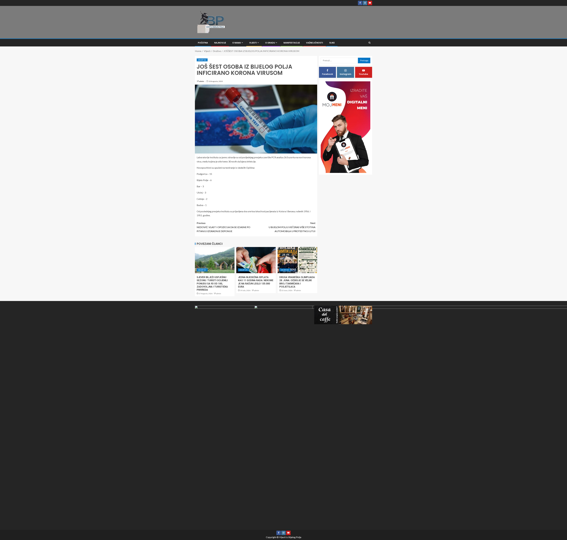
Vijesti (253, 42)
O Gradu (270, 42)
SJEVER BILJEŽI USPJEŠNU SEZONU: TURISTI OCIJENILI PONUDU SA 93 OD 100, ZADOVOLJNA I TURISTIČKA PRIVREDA (212, 283)
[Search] (369, 43)
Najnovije (220, 42)
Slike (332, 42)
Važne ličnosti (314, 42)
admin (201, 81)
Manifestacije (292, 42)
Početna (203, 42)
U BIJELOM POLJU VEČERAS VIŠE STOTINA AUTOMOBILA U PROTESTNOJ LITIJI (292, 227)
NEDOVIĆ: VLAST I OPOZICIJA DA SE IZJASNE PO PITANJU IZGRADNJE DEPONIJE (223, 227)
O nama (236, 42)
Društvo (202, 60)
